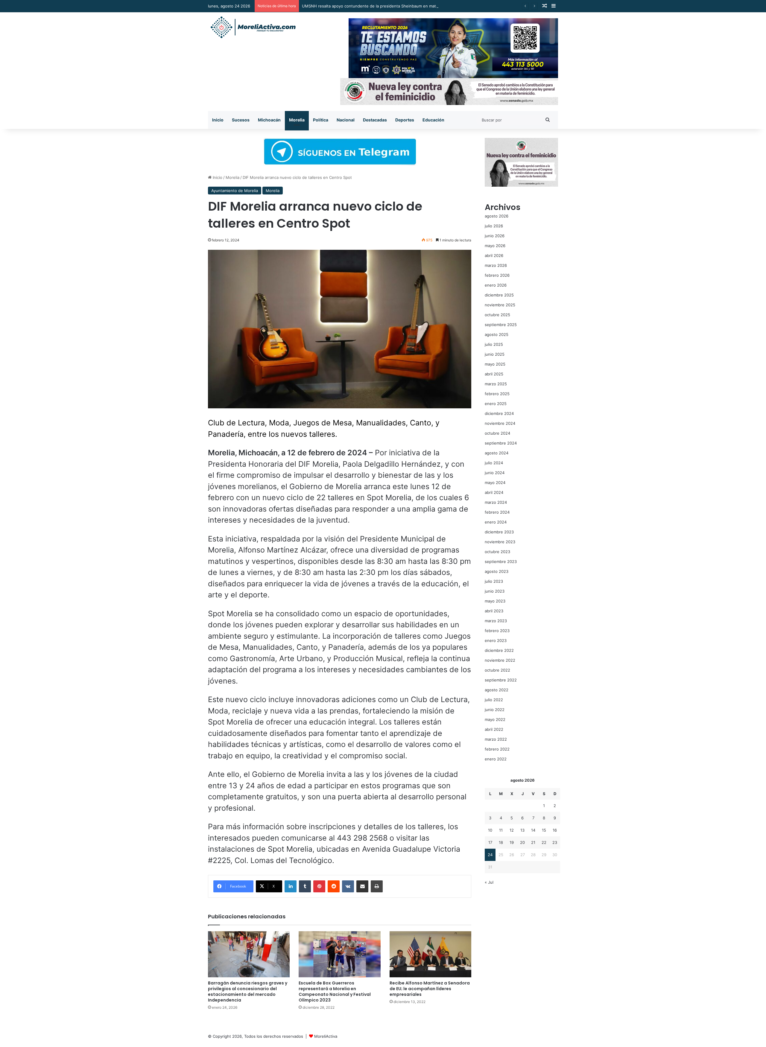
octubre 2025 (497, 314)
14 (533, 830)
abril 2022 (494, 729)
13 (522, 830)
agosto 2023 (496, 571)
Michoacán (269, 119)
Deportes (404, 119)
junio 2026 (494, 235)
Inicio (218, 119)
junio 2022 (494, 709)
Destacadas (375, 119)
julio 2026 (494, 225)
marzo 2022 (496, 739)
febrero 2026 (497, 275)
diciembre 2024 (499, 413)
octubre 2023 (497, 551)
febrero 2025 (497, 393)
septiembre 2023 (501, 561)
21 (533, 842)
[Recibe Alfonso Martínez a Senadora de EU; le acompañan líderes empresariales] (430, 954)
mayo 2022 (495, 719)
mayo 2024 (495, 482)
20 (522, 842)
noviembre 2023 (500, 541)
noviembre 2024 (500, 423)
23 (554, 842)
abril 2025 (494, 374)
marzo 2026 (496, 265)
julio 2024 (494, 462)
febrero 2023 (497, 630)
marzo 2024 (496, 502)
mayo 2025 (495, 364)
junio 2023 (494, 591)
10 (490, 830)
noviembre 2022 (500, 660)
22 (544, 842)
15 (544, 830)
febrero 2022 (497, 749)
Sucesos (241, 119)
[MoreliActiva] (253, 27)
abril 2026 (494, 255)
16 (555, 830)
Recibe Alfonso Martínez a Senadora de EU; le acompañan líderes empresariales (430, 988)
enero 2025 (496, 403)
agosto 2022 (496, 689)
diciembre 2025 (499, 295)
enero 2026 (496, 285)
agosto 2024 (496, 453)
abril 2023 (494, 610)
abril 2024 (494, 492)
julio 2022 (494, 699)
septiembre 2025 (501, 324)
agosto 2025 (496, 334)
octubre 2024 (497, 433)
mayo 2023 (495, 601)
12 (512, 830)
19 (512, 842)
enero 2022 (496, 759)
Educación (433, 119)
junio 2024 (494, 472)
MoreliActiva (325, 1036)
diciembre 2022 (499, 650)
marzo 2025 (496, 383)
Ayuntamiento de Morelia (234, 190)
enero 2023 (496, 640)
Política (320, 119)
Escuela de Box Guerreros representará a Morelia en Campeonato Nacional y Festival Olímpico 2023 (335, 991)
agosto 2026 (496, 216)
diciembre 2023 (499, 531)
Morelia (297, 119)
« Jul (489, 882)
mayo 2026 (495, 245)
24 (490, 854)
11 (501, 830)
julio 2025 (494, 344)
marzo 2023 (496, 620)
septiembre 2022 (501, 680)
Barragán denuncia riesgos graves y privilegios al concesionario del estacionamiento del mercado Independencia (247, 991)
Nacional (346, 119)
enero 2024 (496, 522)
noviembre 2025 (500, 304)
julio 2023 (494, 581)
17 (490, 842)
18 (501, 842)
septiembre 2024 (501, 443)
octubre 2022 (497, 670)
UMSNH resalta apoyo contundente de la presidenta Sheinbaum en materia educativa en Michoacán (395, 6)
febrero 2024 (497, 512)
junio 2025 (494, 354)
